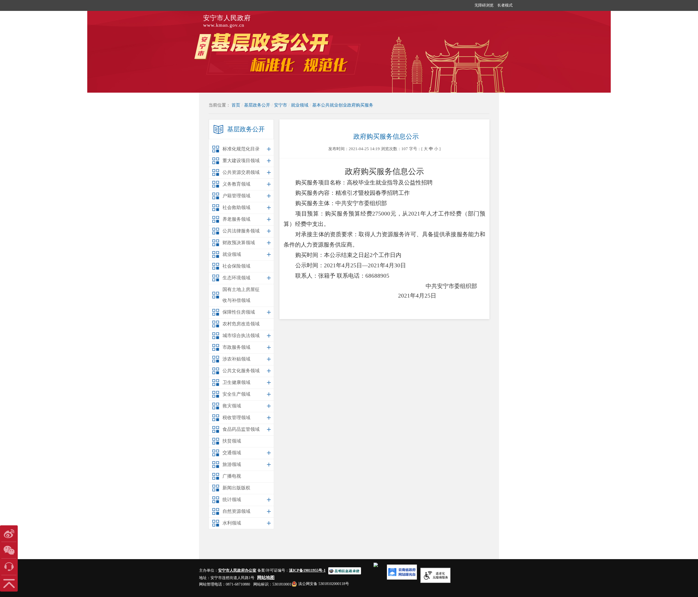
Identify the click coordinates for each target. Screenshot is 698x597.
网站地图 (266, 577)
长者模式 (505, 5)
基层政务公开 (257, 105)
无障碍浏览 (484, 5)
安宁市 (280, 105)
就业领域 (299, 105)
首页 (235, 105)
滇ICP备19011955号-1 (307, 570)
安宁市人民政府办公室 (237, 570)
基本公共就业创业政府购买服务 (342, 105)
